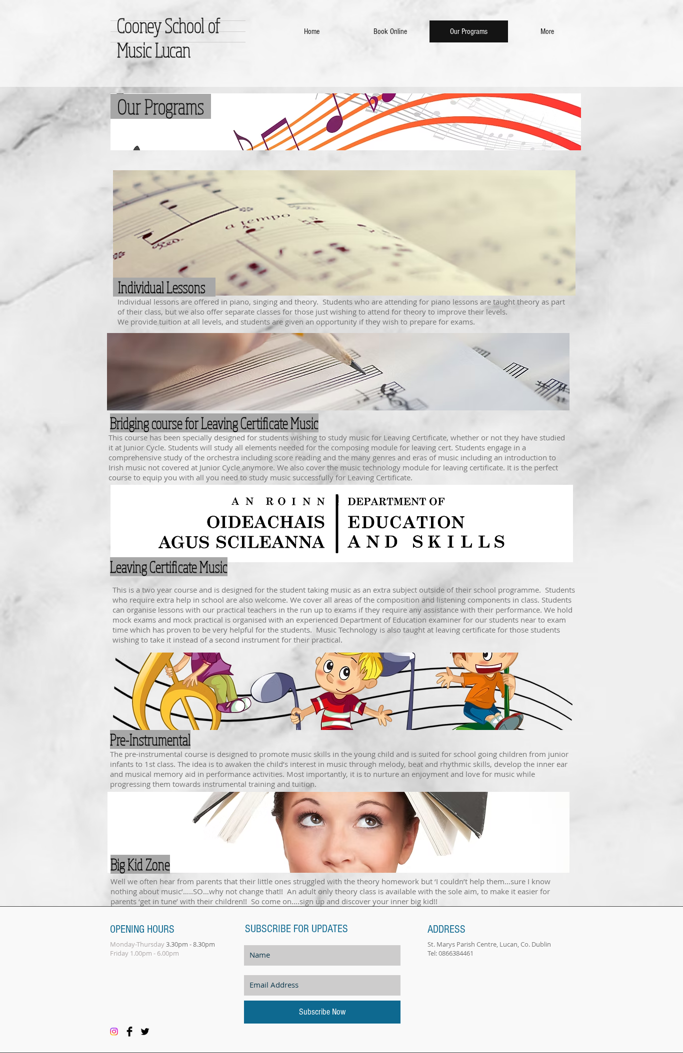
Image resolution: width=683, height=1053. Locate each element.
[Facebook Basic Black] (129, 1032)
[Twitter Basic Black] (145, 1032)
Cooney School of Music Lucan (168, 37)
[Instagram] (114, 1032)
